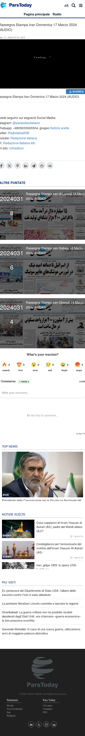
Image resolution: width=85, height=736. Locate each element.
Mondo (10, 705)
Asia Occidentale (15, 709)
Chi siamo (47, 705)
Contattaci (47, 709)
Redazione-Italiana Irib (19, 143)
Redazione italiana (23, 138)
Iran (8, 712)
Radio (57, 14)
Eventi (7, 535)
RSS (45, 712)
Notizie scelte (59, 128)
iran (6, 495)
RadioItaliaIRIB (18, 133)
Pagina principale (37, 14)
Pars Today (18, 5)
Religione (11, 715)
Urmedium (16, 148)
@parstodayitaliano (26, 123)
